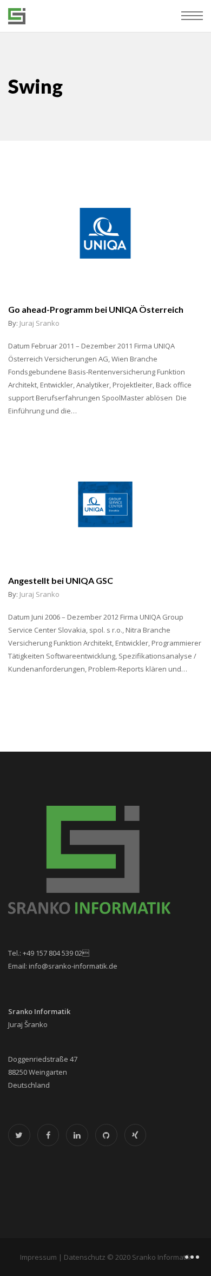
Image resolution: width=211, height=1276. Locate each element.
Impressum (38, 1257)
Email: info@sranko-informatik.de (62, 966)
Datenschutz (85, 1257)
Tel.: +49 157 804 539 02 (48, 953)
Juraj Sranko (39, 323)
